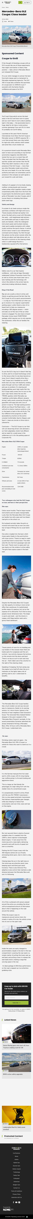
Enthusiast (17, 1178)
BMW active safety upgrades (13, 1074)
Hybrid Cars (16, 1163)
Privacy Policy (21, 1011)
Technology (16, 1172)
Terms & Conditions (16, 1191)
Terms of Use (11, 1011)
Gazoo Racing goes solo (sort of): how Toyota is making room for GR (16, 1037)
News (7, 7)
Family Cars (16, 1175)
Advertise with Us (16, 1197)
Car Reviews (16, 1153)
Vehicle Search (16, 1169)
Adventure (17, 1181)
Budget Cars (16, 1185)
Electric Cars (16, 1166)
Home (3, 7)
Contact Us (16, 1188)
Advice (16, 1159)
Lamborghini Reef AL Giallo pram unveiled (16, 1119)
